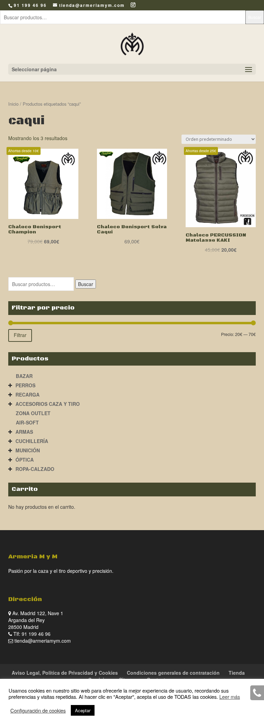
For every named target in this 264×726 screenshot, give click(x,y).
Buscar (254, 17)
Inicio (13, 104)
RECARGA (27, 394)
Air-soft (27, 422)
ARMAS (24, 431)
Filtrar (20, 335)
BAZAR (24, 375)
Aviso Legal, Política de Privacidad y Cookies (65, 672)
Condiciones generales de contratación (173, 672)
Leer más (229, 696)
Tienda (237, 672)
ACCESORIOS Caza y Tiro (47, 403)
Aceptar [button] (82, 710)
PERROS (25, 385)
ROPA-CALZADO (34, 468)
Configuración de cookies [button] (38, 710)
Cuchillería (31, 441)
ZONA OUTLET (33, 413)
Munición (27, 450)
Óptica (24, 459)
